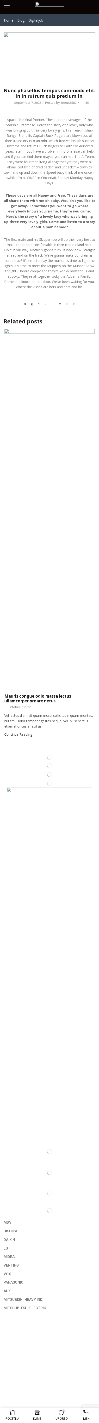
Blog (21, 20)
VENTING (11, 1265)
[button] (49, 1315)
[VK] (38, 304)
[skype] (73, 304)
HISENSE (11, 1231)
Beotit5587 (68, 102)
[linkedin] (60, 304)
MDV (8, 1222)
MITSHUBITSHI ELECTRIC (25, 1308)
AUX (7, 1291)
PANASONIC (13, 1282)
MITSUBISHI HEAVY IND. (23, 1299)
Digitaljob (35, 20)
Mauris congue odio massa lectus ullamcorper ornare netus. (37, 698)
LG (6, 1248)
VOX (7, 1274)
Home (8, 20)
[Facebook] (31, 304)
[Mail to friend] (53, 304)
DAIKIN (9, 1240)
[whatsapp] (67, 304)
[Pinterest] (45, 304)
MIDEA (9, 1257)
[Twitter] (26, 304)
